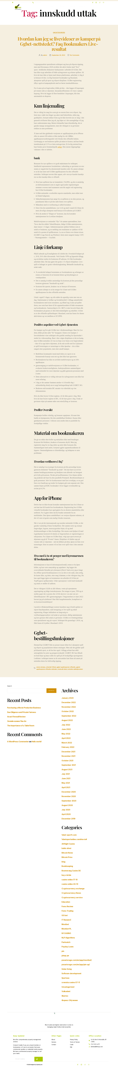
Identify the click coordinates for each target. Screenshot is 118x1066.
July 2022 (66, 725)
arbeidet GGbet (51, 667)
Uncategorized (59, 32)
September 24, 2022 (58, 55)
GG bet (65, 915)
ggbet (60, 147)
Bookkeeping (67, 866)
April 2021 (66, 787)
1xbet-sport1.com (69, 835)
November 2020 (69, 796)
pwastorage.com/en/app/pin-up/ (76, 964)
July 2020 (66, 810)
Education (66, 902)
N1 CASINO (66, 933)
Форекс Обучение (70, 1000)
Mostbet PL (66, 929)
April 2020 (66, 814)
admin (45, 55)
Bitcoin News (67, 853)
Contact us (82, 6)
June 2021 (66, 778)
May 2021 (66, 783)
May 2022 (66, 734)
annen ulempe (40, 667)
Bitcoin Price (67, 857)
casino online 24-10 (70, 884)
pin (63, 951)
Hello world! (37, 742)
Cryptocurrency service (72, 897)
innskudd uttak (62, 669)
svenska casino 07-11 (71, 982)
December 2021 (68, 752)
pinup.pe (65, 956)
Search (9, 686)
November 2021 (68, 756)
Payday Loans (68, 947)
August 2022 (67, 720)
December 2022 (69, 702)
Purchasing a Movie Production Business (24, 708)
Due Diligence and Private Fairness (21, 712)
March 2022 (67, 743)
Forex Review (67, 906)
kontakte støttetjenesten (75, 669)
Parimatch (66, 942)
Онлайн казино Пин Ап (16, 721)
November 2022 (69, 707)
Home (51, 6)
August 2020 (67, 805)
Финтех (65, 996)
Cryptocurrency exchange (73, 888)
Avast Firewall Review (16, 717)
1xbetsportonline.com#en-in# (74, 839)
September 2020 (69, 801)
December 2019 (68, 819)
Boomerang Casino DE (71, 871)
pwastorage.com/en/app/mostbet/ (77, 960)
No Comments (74, 55)
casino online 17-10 (69, 880)
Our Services (61, 6)
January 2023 (68, 698)
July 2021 (66, 774)
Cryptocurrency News (71, 893)
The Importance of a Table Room (20, 726)
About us (72, 6)
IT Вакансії (66, 920)
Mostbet (65, 924)
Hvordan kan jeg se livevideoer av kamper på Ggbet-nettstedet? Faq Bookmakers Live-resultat (59, 44)
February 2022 (68, 747)
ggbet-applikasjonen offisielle (66, 667)
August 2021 (67, 769)
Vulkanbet (66, 991)
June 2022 (66, 729)
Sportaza (65, 978)
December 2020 (69, 792)
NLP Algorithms (68, 938)
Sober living (67, 969)
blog (63, 862)
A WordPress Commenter (18, 742)
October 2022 (68, 711)
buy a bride (66, 875)
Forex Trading (67, 911)
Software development (71, 973)
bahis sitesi (66, 848)
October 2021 (67, 761)
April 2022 (66, 738)
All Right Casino (68, 844)
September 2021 (69, 765)
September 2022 (69, 716)
